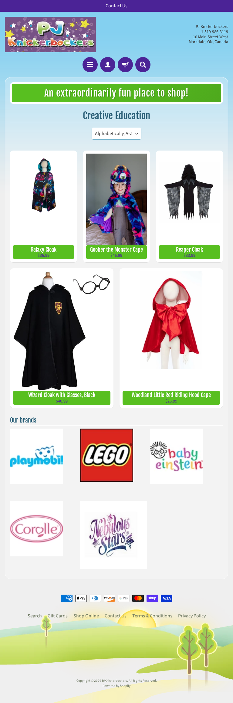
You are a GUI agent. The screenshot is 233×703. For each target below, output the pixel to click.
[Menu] (90, 64)
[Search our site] (142, 64)
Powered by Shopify (116, 686)
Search (35, 616)
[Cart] (125, 64)
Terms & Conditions (152, 616)
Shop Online (86, 616)
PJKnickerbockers (114, 680)
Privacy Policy (192, 616)
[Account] (107, 64)
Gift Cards (58, 616)
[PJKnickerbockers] (50, 34)
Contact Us (116, 616)
